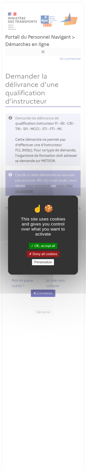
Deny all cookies (44, 254)
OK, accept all (44, 246)
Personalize (43, 262)
